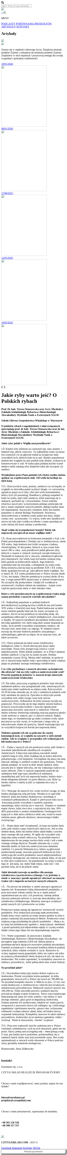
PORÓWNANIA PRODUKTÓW (34, 23)
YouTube (27, 1148)
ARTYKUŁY (8, 26)
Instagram (17, 1148)
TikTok (36, 1148)
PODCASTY (8, 23)
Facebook (6, 1148)
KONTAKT (22, 26)
